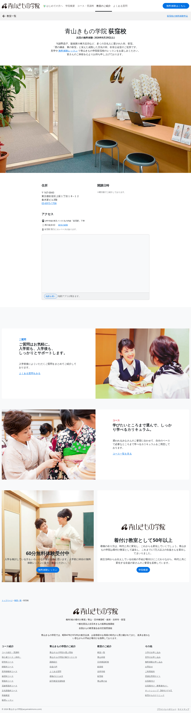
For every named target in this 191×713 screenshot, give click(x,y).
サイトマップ (183, 709)
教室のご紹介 (103, 5)
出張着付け (150, 681)
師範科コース (7, 666)
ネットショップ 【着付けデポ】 (159, 690)
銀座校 (100, 666)
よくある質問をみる (29, 373)
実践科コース (7, 681)
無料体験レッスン (68, 50)
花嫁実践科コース (9, 685)
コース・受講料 (85, 5)
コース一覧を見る (122, 453)
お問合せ (149, 666)
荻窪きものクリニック (154, 695)
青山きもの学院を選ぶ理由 (61, 652)
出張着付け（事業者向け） (156, 685)
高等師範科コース (9, 671)
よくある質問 (120, 5)
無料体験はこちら (175, 5)
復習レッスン (7, 700)
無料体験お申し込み (153, 662)
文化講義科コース (9, 690)
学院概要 (70, 5)
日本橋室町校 (103, 662)
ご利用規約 (150, 671)
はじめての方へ (54, 5)
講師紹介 (53, 662)
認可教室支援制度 (57, 681)
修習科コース (7, 676)
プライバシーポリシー (166, 709)
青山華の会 (102, 681)
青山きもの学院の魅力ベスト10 (63, 657)
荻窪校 (100, 676)
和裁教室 (6, 695)
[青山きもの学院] (95, 611)
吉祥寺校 (101, 671)
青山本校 (101, 657)
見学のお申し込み (153, 657)
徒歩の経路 (63, 225)
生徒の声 (53, 666)
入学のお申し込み (153, 652)
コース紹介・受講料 (10, 652)
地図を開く (51, 296)
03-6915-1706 (49, 203)
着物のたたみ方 (56, 676)
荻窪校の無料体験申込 (177, 15)
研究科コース (7, 662)
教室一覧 (101, 652)
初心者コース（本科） (11, 657)
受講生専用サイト (153, 676)
